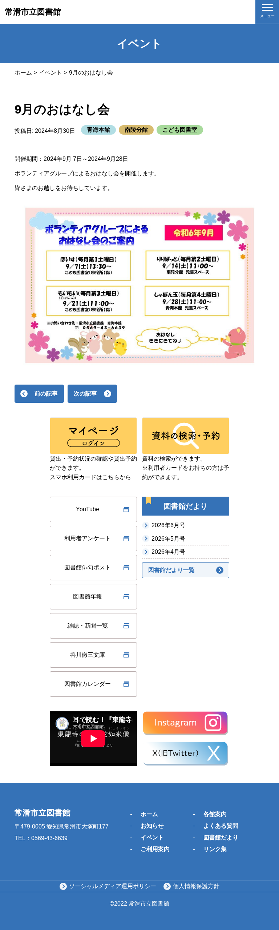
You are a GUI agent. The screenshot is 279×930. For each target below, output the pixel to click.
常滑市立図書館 (33, 11)
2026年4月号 (168, 552)
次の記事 (85, 393)
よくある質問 (220, 826)
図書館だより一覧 (171, 570)
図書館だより (220, 837)
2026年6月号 (168, 525)
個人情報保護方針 (196, 886)
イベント (50, 72)
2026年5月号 (168, 539)
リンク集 (215, 849)
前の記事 (46, 393)
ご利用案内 (155, 849)
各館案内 (215, 814)
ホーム (23, 72)
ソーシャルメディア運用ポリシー (112, 886)
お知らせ (152, 826)
